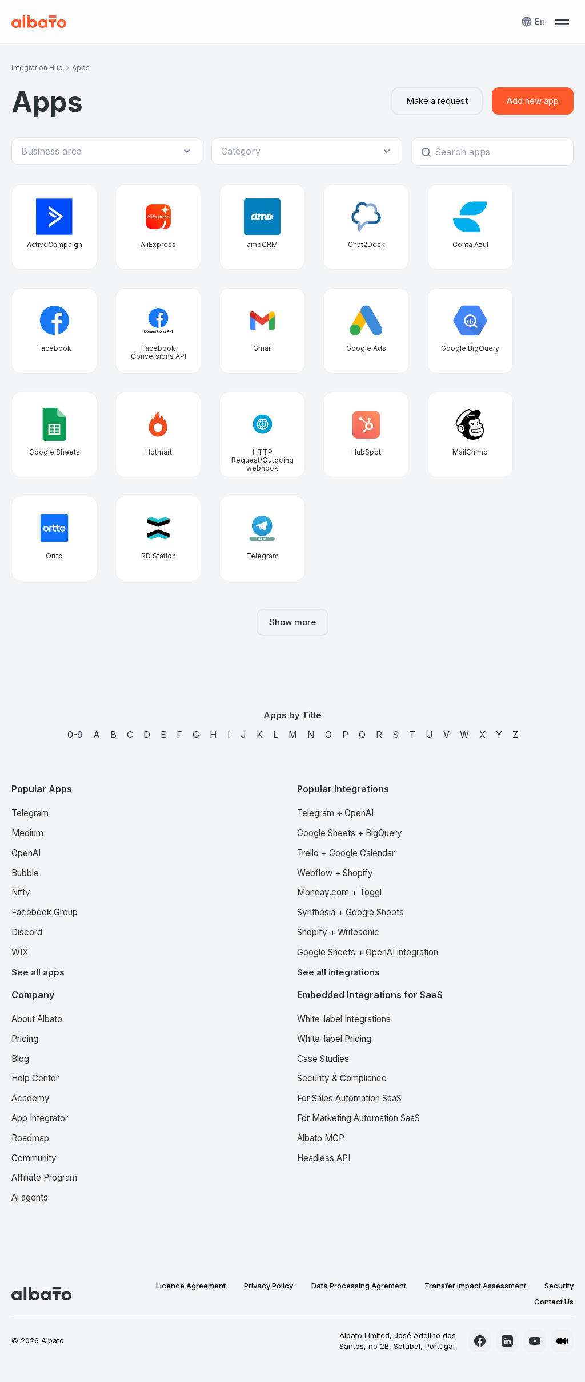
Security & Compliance (342, 1078)
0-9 (75, 734)
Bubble (25, 873)
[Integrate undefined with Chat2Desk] (366, 227)
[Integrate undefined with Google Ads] (366, 331)
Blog (20, 1058)
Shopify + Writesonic (338, 932)
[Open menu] (562, 21)
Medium (27, 833)
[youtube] (534, 1341)
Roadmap (30, 1138)
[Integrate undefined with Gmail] (262, 331)
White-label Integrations (344, 1019)
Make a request (437, 100)
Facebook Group (44, 912)
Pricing (24, 1039)
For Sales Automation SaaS (349, 1098)
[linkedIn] (507, 1341)
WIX (20, 952)
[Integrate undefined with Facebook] (54, 331)
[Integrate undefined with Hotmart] (158, 434)
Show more (292, 622)
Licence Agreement (191, 1285)
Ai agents (29, 1197)
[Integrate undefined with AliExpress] (158, 227)
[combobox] (101, 151)
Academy (30, 1098)
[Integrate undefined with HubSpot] (366, 434)
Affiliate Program (44, 1177)
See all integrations (338, 972)
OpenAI (26, 853)
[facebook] (479, 1341)
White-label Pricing (334, 1039)
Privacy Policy (268, 1285)
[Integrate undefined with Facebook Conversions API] (158, 331)
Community (34, 1158)
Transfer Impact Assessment (475, 1285)
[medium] (562, 1341)
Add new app (533, 100)
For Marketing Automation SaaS (358, 1118)
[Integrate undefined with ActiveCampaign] (54, 227)
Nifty (20, 892)
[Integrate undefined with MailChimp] (470, 434)
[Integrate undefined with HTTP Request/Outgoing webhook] (262, 434)
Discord (26, 932)
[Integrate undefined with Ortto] (54, 538)
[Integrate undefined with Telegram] (262, 538)
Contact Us (554, 1301)
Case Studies (323, 1058)
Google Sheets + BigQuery (349, 833)
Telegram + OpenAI (335, 813)
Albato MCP (320, 1138)
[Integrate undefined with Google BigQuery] (470, 331)
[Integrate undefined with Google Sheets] (54, 434)
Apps (81, 67)
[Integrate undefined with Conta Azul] (470, 227)
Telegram (30, 813)
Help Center (35, 1078)
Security (559, 1285)
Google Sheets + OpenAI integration (367, 952)
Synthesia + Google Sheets (350, 912)
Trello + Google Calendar (346, 853)
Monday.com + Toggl (339, 892)
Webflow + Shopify (335, 873)
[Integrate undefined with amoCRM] (262, 227)
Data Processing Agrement (358, 1285)
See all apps (38, 972)
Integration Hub (37, 67)
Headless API (323, 1158)
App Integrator (39, 1118)
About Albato (36, 1019)
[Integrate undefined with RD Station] (158, 538)
